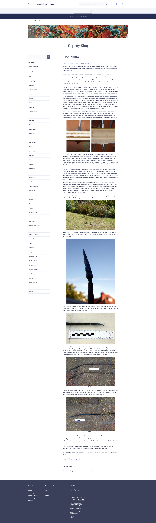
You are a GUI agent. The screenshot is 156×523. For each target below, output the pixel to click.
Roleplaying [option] (32, 81)
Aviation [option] (31, 182)
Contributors (83, 11)
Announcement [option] (32, 142)
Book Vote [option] (31, 85)
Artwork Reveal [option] (33, 89)
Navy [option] (30, 217)
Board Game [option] (32, 151)
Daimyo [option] (31, 291)
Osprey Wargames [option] (33, 239)
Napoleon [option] (31, 120)
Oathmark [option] (31, 278)
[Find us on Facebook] (71, 490)
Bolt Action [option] (32, 221)
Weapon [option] (31, 98)
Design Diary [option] (32, 160)
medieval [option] (31, 133)
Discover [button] (98, 11)
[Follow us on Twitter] (78, 490)
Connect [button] (111, 11)
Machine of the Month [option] (34, 225)
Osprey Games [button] (66, 11)
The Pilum (105, 66)
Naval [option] (30, 203)
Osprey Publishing (33, 66)
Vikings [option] (31, 138)
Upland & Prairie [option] (33, 287)
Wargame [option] (31, 146)
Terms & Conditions (32, 495)
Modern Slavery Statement (34, 498)
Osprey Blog (34, 21)
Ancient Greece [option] (32, 129)
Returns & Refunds (49, 498)
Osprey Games (32, 71)
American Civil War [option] (33, 234)
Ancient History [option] (32, 111)
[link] (69, 459)
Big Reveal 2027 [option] (33, 282)
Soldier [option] (31, 230)
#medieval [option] (31, 247)
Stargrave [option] (31, 164)
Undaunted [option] (31, 155)
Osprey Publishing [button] (47, 11)
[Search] (106, 4)
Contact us (47, 493)
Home (29, 21)
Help (46, 490)
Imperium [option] (31, 173)
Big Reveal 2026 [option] (33, 260)
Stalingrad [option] (31, 107)
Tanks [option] (30, 94)
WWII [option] (30, 103)
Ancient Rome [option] (32, 116)
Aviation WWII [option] (32, 265)
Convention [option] (32, 190)
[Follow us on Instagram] (75, 490)
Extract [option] (31, 199)
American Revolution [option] (34, 195)
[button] (116, 4)
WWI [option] (30, 124)
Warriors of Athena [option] (33, 269)
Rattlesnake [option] (32, 274)
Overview (30, 490)
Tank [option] (30, 243)
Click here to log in (96, 471)
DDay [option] (30, 252)
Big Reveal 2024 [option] (33, 212)
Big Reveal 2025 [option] (33, 256)
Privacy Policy (31, 493)
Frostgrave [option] (32, 177)
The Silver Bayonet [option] (33, 186)
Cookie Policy (31, 500)
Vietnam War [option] (32, 168)
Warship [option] (31, 208)
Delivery (47, 495)
